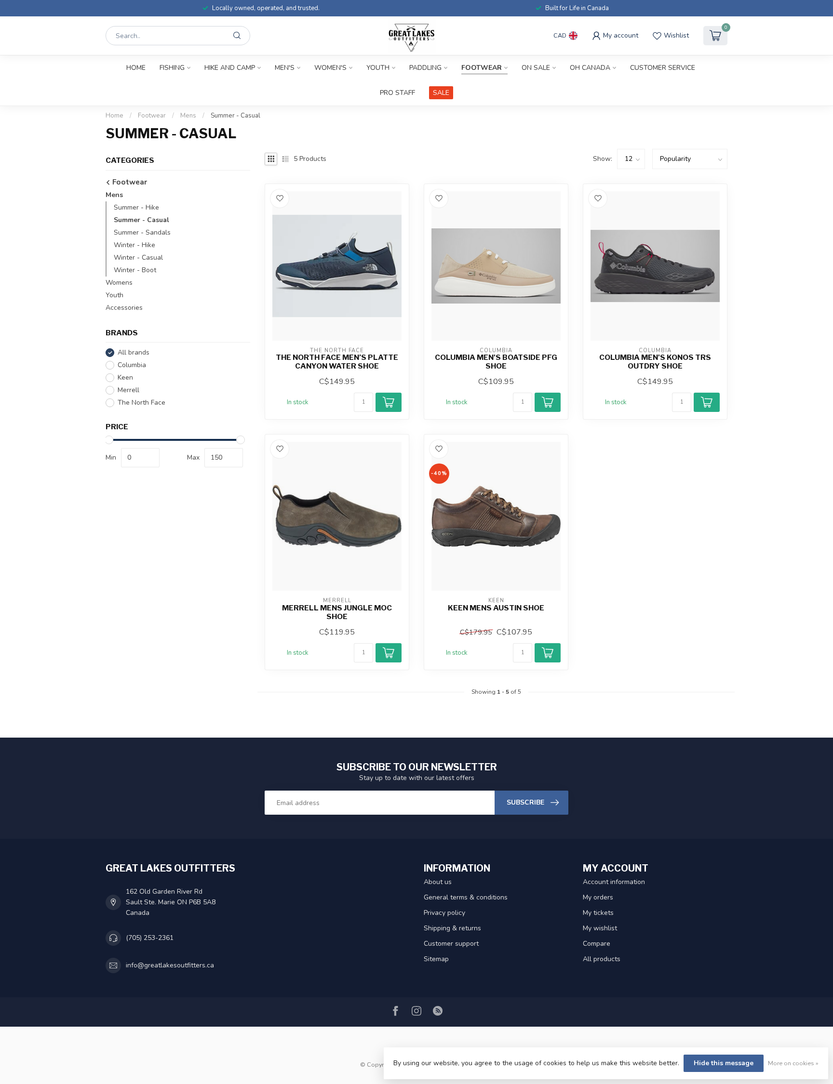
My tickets (598, 912)
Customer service (662, 67)
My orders (598, 897)
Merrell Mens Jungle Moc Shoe (337, 612)
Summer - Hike (136, 207)
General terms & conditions (466, 897)
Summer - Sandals (142, 232)
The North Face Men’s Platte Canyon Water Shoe (337, 361)
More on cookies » (793, 1063)
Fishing (172, 67)
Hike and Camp (229, 67)
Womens (119, 282)
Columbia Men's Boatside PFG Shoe (496, 361)
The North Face (141, 402)
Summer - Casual (235, 115)
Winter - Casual (138, 257)
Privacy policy (444, 912)
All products (601, 959)
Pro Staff (397, 92)
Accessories (124, 307)
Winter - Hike (134, 245)
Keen (125, 377)
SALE (441, 92)
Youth (378, 67)
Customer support (451, 943)
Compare (596, 943)
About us (438, 881)
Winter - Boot (135, 270)
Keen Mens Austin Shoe (496, 608)
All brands (133, 353)
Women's (330, 67)
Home (136, 67)
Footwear (481, 67)
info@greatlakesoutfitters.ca (170, 965)
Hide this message (723, 1063)
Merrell (128, 390)
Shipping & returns (452, 928)
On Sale (536, 67)
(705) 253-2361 (150, 937)
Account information (614, 881)
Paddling (425, 67)
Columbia (132, 365)
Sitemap (436, 959)
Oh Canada (590, 67)
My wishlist (600, 928)
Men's (285, 67)
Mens (188, 115)
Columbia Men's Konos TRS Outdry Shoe (655, 361)
